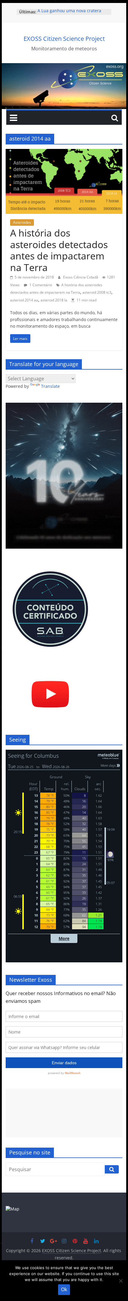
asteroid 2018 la (53, 300)
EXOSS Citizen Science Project (64, 39)
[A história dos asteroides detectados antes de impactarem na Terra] (64, 152)
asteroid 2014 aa (24, 300)
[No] (121, 1281)
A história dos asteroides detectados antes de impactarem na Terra (59, 249)
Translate (50, 386)
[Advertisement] (64, 1113)
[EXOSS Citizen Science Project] (64, 66)
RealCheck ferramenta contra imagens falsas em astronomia (68, 15)
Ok (64, 1289)
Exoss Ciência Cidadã (81, 277)
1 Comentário (40, 284)
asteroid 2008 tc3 (96, 292)
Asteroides (22, 222)
